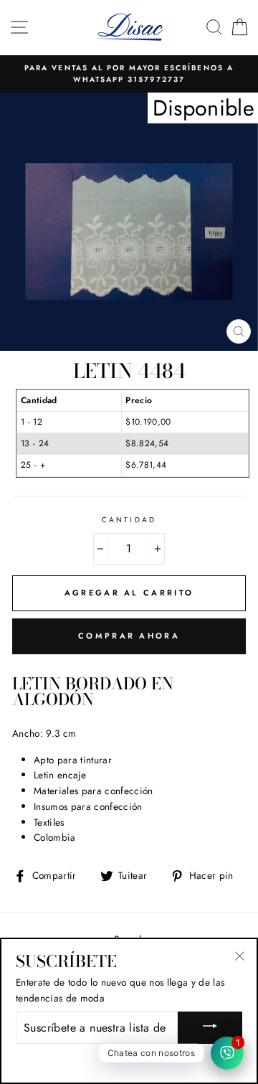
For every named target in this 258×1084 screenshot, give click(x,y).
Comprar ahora (129, 635)
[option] (129, 74)
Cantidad (129, 519)
